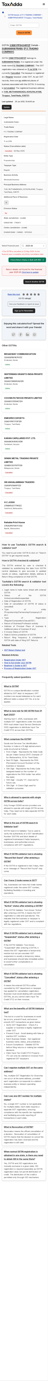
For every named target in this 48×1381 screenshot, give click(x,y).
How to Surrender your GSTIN (17, 663)
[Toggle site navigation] (43, 4)
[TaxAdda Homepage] (12, 4)
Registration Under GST (15, 660)
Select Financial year (10, 246)
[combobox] (24, 25)
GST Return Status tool (14, 650)
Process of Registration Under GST (20, 668)
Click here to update (30, 272)
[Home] (3, 12)
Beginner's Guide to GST (15, 665)
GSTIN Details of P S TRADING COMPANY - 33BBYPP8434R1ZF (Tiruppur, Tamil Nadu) (25, 16)
